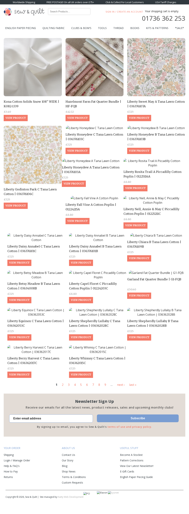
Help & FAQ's (12, 466)
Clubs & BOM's (81, 28)
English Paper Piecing (20, 28)
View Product (16, 117)
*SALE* (179, 28)
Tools (102, 28)
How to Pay (11, 471)
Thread (118, 28)
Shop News (68, 471)
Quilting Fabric (53, 28)
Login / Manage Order (17, 460)
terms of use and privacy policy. (129, 426)
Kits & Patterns (157, 28)
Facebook (156, 497)
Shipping (9, 455)
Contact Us (68, 455)
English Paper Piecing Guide (136, 477)
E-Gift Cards (127, 471)
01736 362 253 (163, 18)
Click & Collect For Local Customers (125, 2)
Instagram (172, 497)
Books (134, 28)
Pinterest (180, 497)
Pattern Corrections (131, 460)
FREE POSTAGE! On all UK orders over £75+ (70, 2)
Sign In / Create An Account (124, 11)
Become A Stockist (131, 455)
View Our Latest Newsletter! (136, 466)
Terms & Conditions (74, 477)
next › (121, 385)
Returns (8, 477)
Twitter (164, 497)
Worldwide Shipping (24, 2)
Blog (64, 466)
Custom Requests (72, 482)
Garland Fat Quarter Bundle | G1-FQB (154, 279)
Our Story (67, 460)
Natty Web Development (70, 496)
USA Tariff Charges (165, 2)
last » (132, 385)
